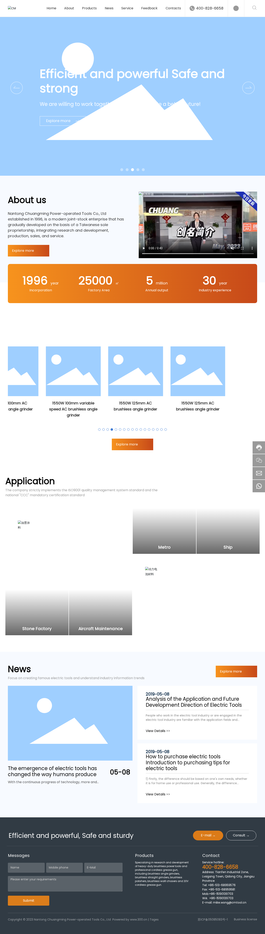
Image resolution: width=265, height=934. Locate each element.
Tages (154, 919)
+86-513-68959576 (222, 885)
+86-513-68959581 (221, 889)
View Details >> (158, 730)
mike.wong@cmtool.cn (229, 902)
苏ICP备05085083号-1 (213, 919)
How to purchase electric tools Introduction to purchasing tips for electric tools (188, 762)
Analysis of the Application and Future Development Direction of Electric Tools (194, 702)
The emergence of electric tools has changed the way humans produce (52, 771)
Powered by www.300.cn (129, 919)
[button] (248, 88)
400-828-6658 (209, 8)
